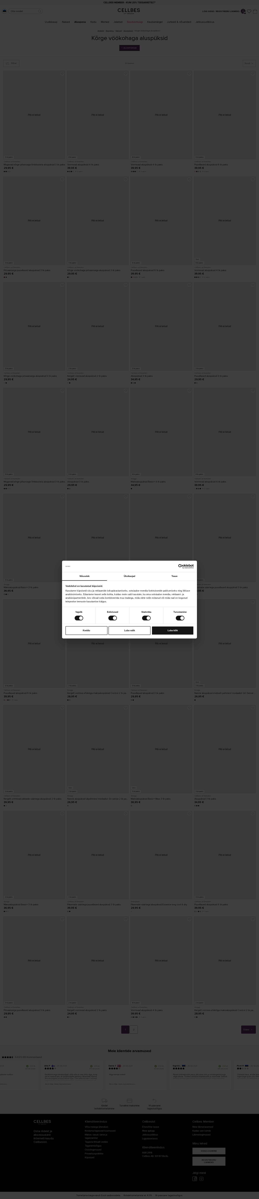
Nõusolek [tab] (85, 576)
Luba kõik (173, 630)
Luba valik (129, 630)
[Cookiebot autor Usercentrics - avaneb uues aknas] (180, 566)
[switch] (112, 618)
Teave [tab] (174, 576)
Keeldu (86, 630)
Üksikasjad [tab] (129, 576)
